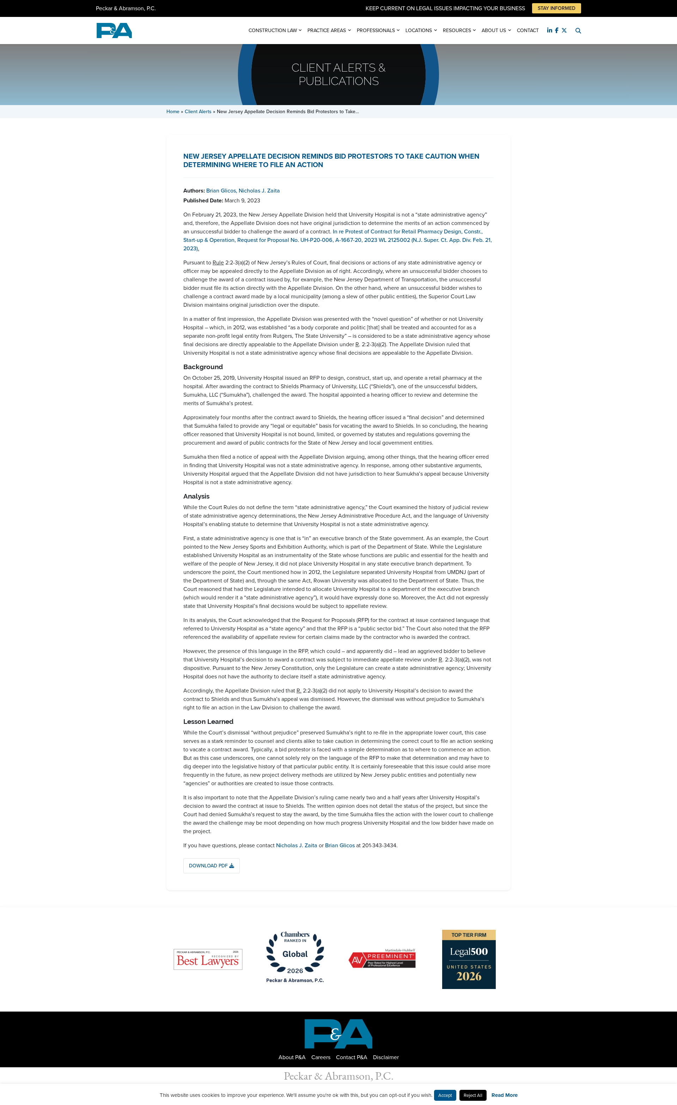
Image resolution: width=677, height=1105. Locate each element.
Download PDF (209, 865)
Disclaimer (386, 1057)
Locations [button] (418, 30)
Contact (528, 30)
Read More (505, 1095)
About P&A (292, 1057)
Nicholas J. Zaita (259, 191)
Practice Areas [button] (326, 30)
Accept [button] (445, 1095)
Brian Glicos (221, 191)
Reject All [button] (473, 1095)
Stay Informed (556, 8)
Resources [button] (457, 30)
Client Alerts (198, 111)
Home (172, 111)
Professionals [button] (376, 30)
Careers (320, 1057)
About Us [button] (494, 30)
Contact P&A (351, 1057)
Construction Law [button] (273, 30)
